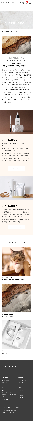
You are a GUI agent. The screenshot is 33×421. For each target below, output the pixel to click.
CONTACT (20, 371)
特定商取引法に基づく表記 (9, 394)
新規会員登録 (5, 380)
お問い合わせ (5, 397)
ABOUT (13, 371)
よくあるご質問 (6, 399)
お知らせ (20, 382)
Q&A (25, 371)
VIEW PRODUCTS (16, 168)
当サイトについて (23, 380)
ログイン (4, 382)
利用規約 (4, 390)
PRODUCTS (5, 371)
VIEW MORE (6, 415)
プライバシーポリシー (8, 392)
